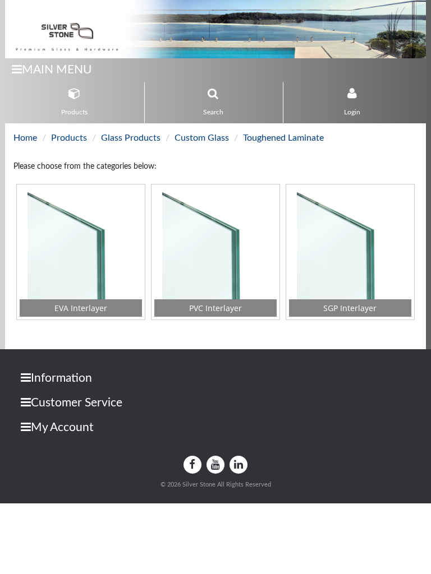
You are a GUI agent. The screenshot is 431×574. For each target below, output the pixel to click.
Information (61, 378)
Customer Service (76, 403)
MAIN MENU (56, 70)
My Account (62, 427)
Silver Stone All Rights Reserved (226, 485)
